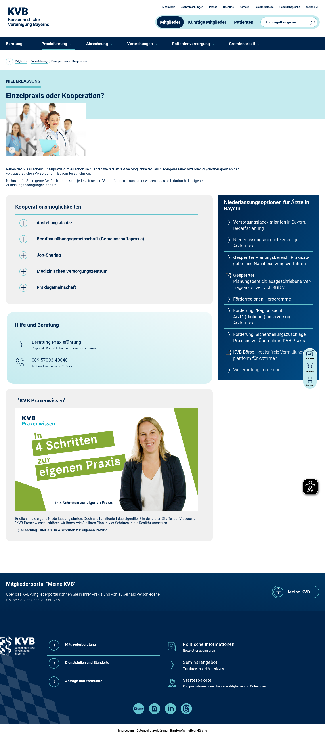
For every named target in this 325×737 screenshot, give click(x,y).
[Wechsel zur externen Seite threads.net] (186, 713)
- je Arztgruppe (266, 316)
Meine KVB (312, 7)
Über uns (228, 7)
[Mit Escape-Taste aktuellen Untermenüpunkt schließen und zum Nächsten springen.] (70, 44)
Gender (310, 371)
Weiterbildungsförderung (257, 369)
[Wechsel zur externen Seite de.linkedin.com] (170, 713)
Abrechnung (97, 43)
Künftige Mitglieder (207, 22)
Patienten (243, 22)
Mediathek (168, 7)
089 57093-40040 (50, 360)
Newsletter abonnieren (199, 650)
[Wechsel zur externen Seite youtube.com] (138, 713)
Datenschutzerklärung (152, 730)
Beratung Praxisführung (56, 342)
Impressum (126, 730)
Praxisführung (54, 43)
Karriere (244, 7)
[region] (12, 150)
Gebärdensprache (289, 7)
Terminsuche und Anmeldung (203, 668)
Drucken (310, 385)
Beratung (14, 43)
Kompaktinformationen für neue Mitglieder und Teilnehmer (224, 686)
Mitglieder (170, 22)
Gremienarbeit (242, 43)
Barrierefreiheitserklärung (188, 730)
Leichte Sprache (264, 7)
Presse (213, 7)
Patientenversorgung (191, 43)
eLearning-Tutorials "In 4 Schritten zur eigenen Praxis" (64, 530)
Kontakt (310, 358)
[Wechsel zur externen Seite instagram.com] (154, 713)
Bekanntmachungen (191, 7)
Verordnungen (140, 43)
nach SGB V (272, 281)
